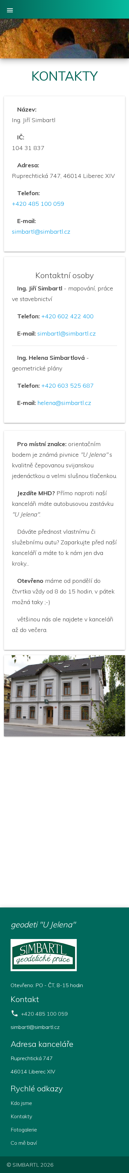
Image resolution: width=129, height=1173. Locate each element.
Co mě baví (24, 1142)
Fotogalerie (24, 1129)
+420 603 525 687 (67, 385)
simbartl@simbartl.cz (41, 231)
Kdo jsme (21, 1103)
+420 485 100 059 (38, 203)
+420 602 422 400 (67, 316)
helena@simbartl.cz (64, 403)
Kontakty (21, 1116)
